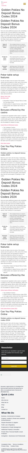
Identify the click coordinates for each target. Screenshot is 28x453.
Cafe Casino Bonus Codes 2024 (9, 308)
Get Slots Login (5, 98)
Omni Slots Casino (5, 143)
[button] (25, 4)
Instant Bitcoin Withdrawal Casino (9, 125)
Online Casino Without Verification (9, 290)
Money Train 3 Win (5, 96)
